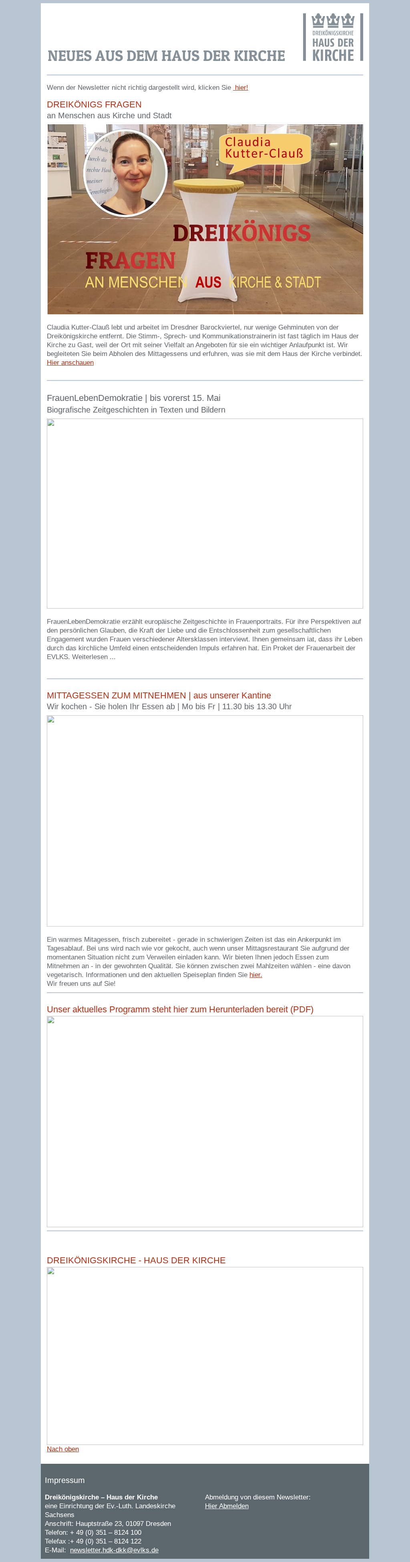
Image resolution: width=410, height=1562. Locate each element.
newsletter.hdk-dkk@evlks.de (114, 1550)
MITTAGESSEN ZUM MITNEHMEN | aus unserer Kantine (159, 695)
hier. (255, 975)
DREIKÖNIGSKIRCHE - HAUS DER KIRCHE (136, 1260)
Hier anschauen (70, 362)
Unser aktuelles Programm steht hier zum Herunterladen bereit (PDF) (180, 1009)
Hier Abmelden (227, 1506)
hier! (240, 87)
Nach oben (63, 1449)
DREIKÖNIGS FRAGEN (94, 104)
